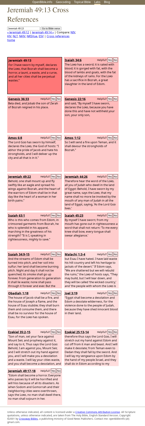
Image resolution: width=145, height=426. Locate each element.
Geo (63, 2)
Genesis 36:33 (18, 99)
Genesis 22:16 (75, 99)
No (115, 60)
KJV (9, 36)
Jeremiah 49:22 (19, 176)
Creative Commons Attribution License (97, 412)
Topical (82, 2)
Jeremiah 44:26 (76, 176)
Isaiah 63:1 (16, 215)
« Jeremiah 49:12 (18, 32)
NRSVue (32, 36)
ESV (41, 36)
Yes (110, 60)
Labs (97, 2)
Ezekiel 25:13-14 (77, 332)
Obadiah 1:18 (18, 293)
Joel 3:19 (71, 293)
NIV (73, 32)
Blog (107, 2)
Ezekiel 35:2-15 (19, 332)
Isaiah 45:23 (74, 215)
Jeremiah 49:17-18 (22, 371)
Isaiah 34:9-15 (19, 254)
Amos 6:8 (15, 138)
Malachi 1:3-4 (75, 254)
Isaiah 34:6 (73, 60)
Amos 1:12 (72, 138)
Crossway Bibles (28, 418)
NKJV (22, 36)
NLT (15, 36)
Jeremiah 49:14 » (43, 32)
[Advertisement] (109, 32)
